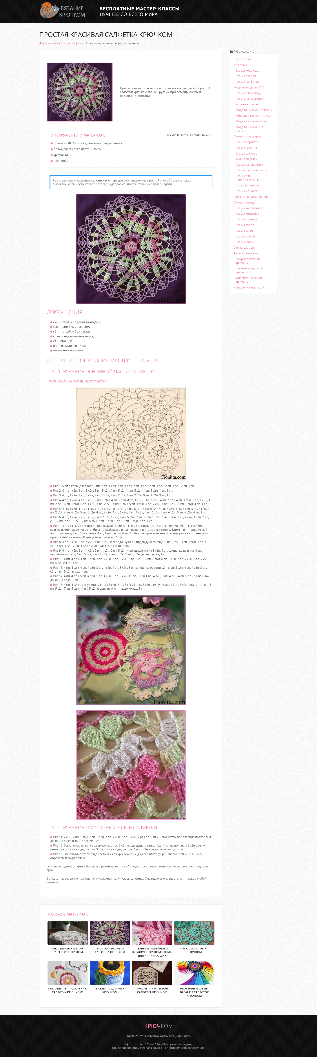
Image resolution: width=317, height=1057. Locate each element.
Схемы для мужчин (249, 99)
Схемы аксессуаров (247, 136)
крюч (158, 1025)
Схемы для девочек (249, 165)
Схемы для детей (246, 159)
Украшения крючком (249, 287)
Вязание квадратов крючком (249, 270)
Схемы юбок (244, 242)
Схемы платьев (246, 219)
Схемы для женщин (249, 93)
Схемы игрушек (247, 191)
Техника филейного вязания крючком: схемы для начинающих (152, 952)
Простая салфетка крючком (194, 950)
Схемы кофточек (247, 214)
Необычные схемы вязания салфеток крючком (194, 992)
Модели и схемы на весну (254, 110)
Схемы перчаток (247, 142)
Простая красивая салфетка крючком (110, 950)
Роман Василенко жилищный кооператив (76, 381)
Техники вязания (246, 253)
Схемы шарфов (246, 153)
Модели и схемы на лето (253, 121)
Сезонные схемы (246, 104)
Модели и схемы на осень (249, 129)
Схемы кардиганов (249, 208)
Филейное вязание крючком (249, 280)
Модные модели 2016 (249, 87)
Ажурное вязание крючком (248, 261)
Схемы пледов (246, 76)
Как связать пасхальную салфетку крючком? (67, 990)
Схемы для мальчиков (251, 170)
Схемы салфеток (72, 43)
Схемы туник (245, 231)
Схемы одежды (244, 202)
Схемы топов (245, 225)
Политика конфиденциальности (168, 1036)
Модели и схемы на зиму (253, 116)
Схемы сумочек (247, 148)
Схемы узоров (244, 248)
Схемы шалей (245, 236)
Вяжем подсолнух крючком (110, 990)
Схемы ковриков (247, 70)
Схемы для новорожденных (247, 178)
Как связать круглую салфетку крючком (67, 950)
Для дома (51, 43)
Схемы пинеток (248, 185)
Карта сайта (134, 1036)
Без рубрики (243, 59)
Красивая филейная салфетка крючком (152, 990)
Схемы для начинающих (251, 197)
